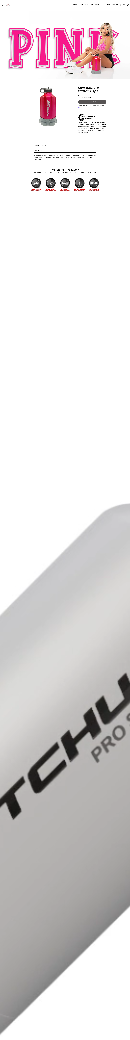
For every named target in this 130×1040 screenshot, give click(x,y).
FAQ (102, 5)
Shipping (80, 97)
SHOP (81, 5)
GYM (86, 5)
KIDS (91, 5)
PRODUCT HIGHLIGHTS (40, 145)
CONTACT (115, 5)
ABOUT (108, 5)
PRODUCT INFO (38, 150)
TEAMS (97, 5)
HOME (75, 5)
